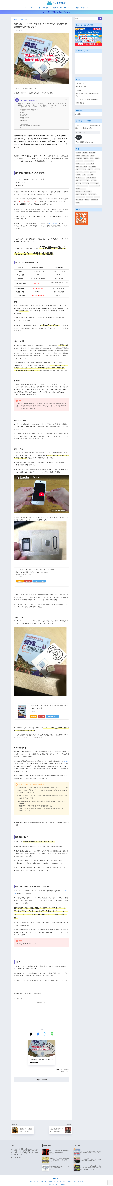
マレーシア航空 (92, 194)
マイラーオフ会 (95, 183)
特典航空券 (94, 199)
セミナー (97, 169)
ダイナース (79, 172)
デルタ (86, 172)
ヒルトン (90, 174)
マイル (27, 8)
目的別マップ (84, 8)
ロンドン (96, 197)
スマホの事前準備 (25, 122)
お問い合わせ (80, 103)
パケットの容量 (25, 114)
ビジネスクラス (80, 177)
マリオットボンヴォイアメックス (84, 191)
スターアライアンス (81, 169)
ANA (85, 152)
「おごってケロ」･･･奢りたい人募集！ (87, 99)
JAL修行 (79, 158)
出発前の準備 (25, 120)
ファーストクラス (91, 177)
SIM (68, 1072)
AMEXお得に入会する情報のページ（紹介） (87, 95)
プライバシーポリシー (82, 87)
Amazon (20, 581)
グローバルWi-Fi (52, 223)
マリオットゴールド (95, 185)
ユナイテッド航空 (80, 197)
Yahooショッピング (39, 581)
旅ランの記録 (79, 199)
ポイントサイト (47, 8)
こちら (66, 761)
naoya (86, 158)
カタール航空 (90, 163)
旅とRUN (55, 8)
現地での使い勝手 (25, 117)
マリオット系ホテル (81, 194)
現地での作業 (25, 118)
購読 (78, 137)
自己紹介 (19, 1157)
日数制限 (24, 115)
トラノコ (92, 172)
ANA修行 (92, 152)
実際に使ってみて (24, 124)
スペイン (90, 169)
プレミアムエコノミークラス (82, 180)
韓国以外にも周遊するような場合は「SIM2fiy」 (30, 125)
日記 (77, 8)
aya (78, 155)
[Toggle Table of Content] (65, 100)
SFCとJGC (63, 8)
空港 (78, 202)
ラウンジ (89, 197)
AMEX (78, 152)
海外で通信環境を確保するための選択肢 (29, 109)
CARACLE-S (85, 155)
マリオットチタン (80, 188)
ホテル (78, 183)
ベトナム (93, 180)
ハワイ (78, 174)
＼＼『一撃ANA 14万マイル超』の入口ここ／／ (56, 12)
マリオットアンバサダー (82, 185)
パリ (83, 174)
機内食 (87, 199)
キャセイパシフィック (81, 166)
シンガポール (92, 166)
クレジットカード (35, 8)
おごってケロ (79, 161)
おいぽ (97, 158)
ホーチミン (86, 183)
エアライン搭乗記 (89, 161)
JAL (92, 155)
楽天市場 (28, 581)
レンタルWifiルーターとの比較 (27, 110)
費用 (23, 112)
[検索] (100, 18)
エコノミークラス (80, 163)
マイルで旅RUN (59, 3)
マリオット (71, 8)
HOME (57, 1178)
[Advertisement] (41, 1015)
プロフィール (80, 83)
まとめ (21, 127)
